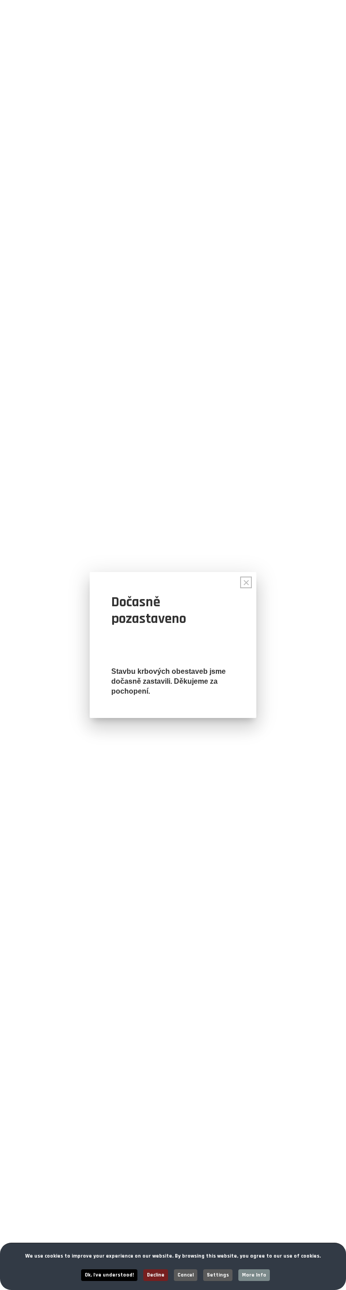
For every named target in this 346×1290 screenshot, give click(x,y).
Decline (155, 1275)
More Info (254, 1275)
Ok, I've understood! (109, 1275)
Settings (218, 1275)
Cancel (186, 1275)
